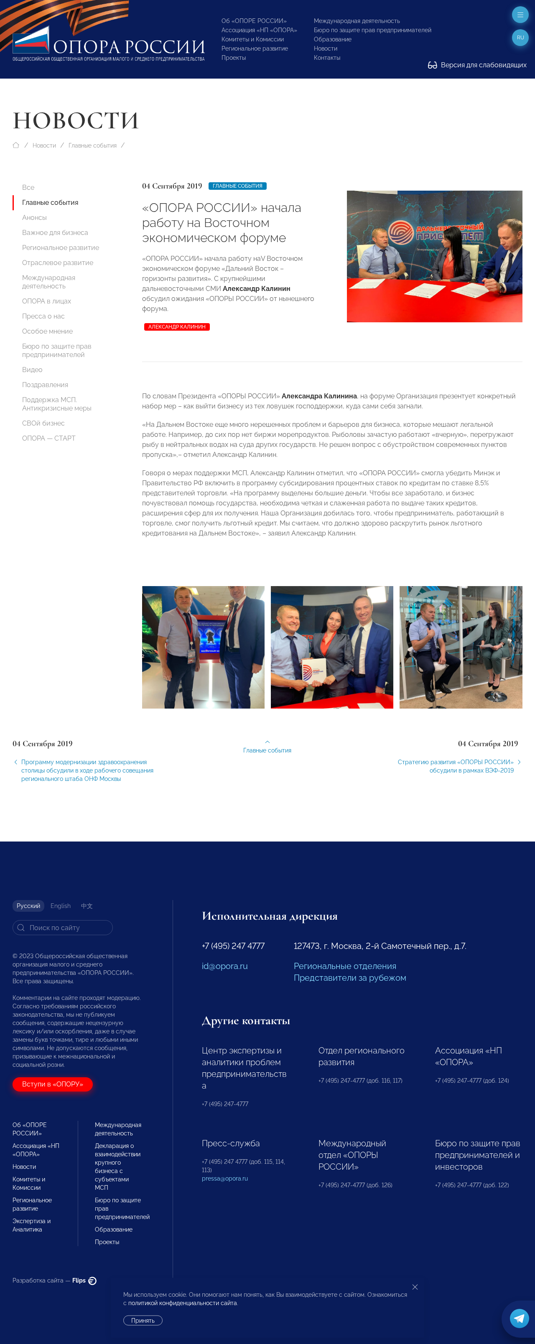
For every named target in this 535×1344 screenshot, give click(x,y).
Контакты (327, 57)
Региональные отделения (345, 966)
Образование (333, 39)
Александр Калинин (177, 327)
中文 (87, 906)
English (61, 906)
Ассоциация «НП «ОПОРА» (259, 30)
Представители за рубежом (350, 978)
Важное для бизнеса (55, 233)
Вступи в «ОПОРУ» (52, 1084)
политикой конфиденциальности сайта (182, 1303)
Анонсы (34, 218)
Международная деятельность (357, 21)
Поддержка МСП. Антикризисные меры (57, 404)
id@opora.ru (225, 966)
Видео (32, 370)
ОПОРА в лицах (46, 301)
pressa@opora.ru (225, 1178)
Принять (143, 1320)
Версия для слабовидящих (483, 65)
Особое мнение (47, 331)
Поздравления (45, 385)
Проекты (234, 57)
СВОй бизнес (43, 423)
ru (520, 38)
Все (28, 187)
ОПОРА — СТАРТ (49, 438)
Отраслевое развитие (57, 263)
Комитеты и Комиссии (253, 39)
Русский (28, 906)
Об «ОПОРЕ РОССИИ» (254, 21)
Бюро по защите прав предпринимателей (372, 30)
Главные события (93, 145)
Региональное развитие (255, 48)
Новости (325, 48)
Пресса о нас (43, 316)
